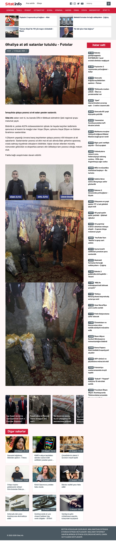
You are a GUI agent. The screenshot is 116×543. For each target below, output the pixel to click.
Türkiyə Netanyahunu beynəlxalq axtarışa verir (98, 296)
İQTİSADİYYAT (39, 10)
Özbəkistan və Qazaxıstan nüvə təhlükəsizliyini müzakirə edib (98, 326)
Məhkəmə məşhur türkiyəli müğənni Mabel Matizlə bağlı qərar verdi (98, 134)
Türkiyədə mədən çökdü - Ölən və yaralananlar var (98, 91)
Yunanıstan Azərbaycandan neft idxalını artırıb (96, 122)
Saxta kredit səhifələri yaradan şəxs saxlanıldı (98, 251)
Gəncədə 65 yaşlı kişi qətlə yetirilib (98, 112)
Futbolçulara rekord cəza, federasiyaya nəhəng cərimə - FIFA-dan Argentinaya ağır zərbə (98, 156)
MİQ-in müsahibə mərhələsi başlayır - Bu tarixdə (98, 170)
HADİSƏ (68, 10)
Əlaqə (39, 3)
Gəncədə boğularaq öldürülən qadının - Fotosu (96, 80)
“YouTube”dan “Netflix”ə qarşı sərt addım (97, 240)
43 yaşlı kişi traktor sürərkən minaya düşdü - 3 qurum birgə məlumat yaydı (98, 228)
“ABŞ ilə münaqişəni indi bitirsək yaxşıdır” (98, 285)
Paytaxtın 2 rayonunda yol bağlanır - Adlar (98, 69)
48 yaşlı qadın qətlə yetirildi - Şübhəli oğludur (97, 215)
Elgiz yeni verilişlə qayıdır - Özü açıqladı (98, 144)
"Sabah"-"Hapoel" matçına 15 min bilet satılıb (98, 381)
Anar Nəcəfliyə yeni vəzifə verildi (97, 306)
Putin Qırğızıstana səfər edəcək (98, 315)
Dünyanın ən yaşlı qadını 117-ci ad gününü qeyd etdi (98, 204)
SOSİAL (50, 10)
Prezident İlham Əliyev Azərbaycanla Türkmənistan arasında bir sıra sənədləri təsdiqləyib (98, 395)
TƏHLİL (19, 10)
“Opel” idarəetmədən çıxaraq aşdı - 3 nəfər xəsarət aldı (98, 103)
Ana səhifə (30, 3)
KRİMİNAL (59, 10)
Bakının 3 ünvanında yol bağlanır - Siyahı (98, 193)
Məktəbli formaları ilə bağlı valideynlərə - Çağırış (97, 262)
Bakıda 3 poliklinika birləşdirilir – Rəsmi (97, 274)
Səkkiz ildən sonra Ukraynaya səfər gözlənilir (97, 181)
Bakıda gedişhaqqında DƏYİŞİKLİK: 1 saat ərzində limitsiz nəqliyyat (98, 57)
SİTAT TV (106, 10)
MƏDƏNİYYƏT (94, 10)
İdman (76, 10)
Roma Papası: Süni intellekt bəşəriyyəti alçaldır (98, 350)
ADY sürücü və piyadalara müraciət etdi (98, 360)
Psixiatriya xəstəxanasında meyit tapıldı (97, 370)
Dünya (84, 10)
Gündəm (10, 10)
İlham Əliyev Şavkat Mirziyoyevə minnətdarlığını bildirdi (97, 339)
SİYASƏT (27, 10)
